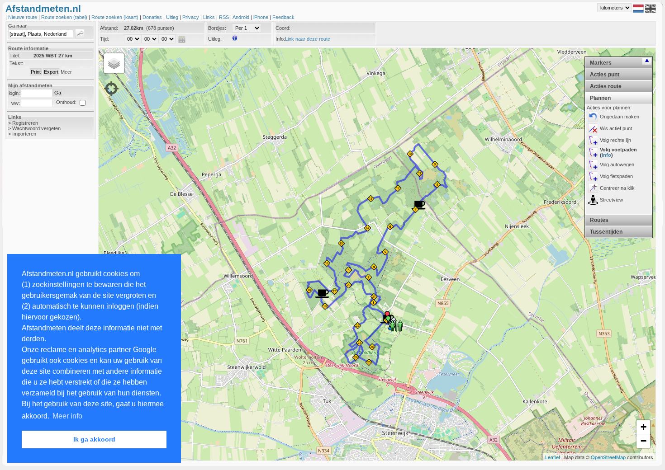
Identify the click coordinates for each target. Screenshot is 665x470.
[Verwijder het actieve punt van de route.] (593, 128)
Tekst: (16, 63)
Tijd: (104, 39)
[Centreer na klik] (593, 188)
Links (209, 17)
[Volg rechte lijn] (593, 140)
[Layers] (114, 63)
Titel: (15, 55)
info (606, 155)
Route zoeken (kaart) (115, 17)
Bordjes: (217, 28)
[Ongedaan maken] (593, 117)
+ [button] (643, 426)
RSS (224, 17)
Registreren (25, 123)
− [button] (643, 440)
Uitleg (173, 17)
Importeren (24, 133)
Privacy (191, 17)
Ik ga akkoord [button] (94, 439)
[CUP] (322, 294)
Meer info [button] (67, 416)
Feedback (283, 17)
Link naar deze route (307, 39)
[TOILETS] (396, 325)
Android (242, 17)
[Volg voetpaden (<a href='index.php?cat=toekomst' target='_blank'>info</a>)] (593, 152)
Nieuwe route (23, 17)
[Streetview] (593, 200)
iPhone (261, 17)
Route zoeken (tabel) (65, 17)
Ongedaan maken (619, 116)
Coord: (283, 28)
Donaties (152, 17)
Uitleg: (215, 39)
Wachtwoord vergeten (36, 128)
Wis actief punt (616, 128)
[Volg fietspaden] (593, 176)
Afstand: (109, 28)
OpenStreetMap (608, 457)
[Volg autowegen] (593, 164)
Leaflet (552, 457)
